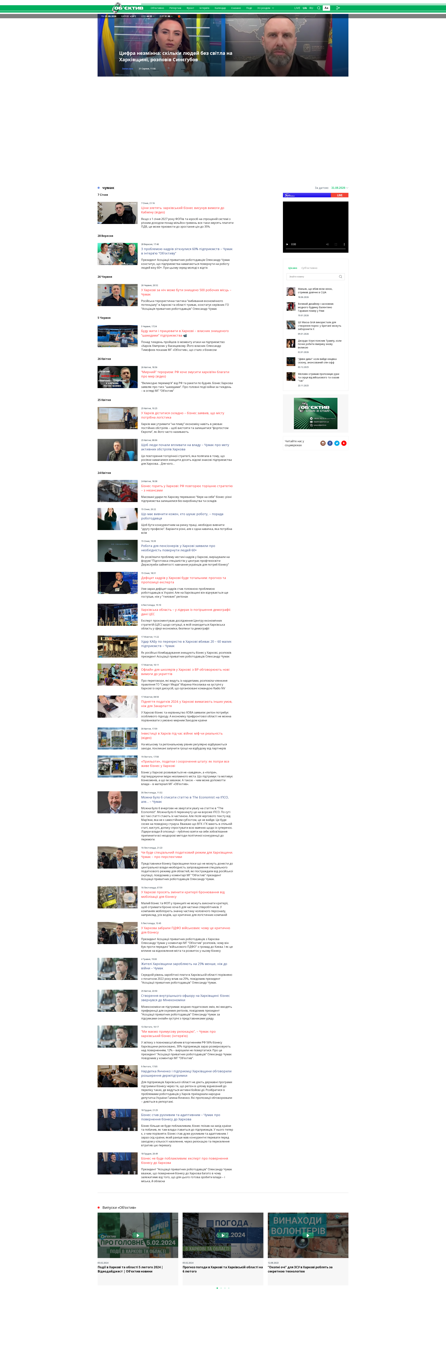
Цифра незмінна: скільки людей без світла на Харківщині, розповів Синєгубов (175, 56)
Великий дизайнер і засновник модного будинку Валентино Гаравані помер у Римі (316, 307)
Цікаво (292, 268)
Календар (220, 8)
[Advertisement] (223, 101)
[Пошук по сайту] (319, 8)
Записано (127, 68)
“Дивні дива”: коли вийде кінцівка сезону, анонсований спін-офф (317, 360)
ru (311, 8)
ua (305, 8)
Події (249, 8)
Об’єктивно (157, 8)
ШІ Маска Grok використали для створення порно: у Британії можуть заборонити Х (319, 326)
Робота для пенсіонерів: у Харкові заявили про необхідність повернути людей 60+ (178, 548)
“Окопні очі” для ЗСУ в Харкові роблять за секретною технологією (300, 1269)
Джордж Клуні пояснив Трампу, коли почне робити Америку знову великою (319, 344)
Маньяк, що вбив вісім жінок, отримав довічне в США (315, 290)
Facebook (330, 443)
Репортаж (175, 8)
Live (297, 8)
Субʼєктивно (309, 268)
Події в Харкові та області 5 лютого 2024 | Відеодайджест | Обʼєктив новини (130, 1269)
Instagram (323, 443)
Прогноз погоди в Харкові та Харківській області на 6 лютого (223, 1269)
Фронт (190, 8)
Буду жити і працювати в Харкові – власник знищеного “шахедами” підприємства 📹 (185, 333)
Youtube (344, 443)
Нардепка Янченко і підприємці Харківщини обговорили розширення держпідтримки (186, 1073)
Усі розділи (263, 8)
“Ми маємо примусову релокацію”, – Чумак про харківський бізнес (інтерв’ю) (178, 1033)
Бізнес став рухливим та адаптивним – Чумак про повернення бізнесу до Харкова (180, 1117)
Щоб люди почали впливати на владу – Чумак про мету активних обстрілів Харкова (185, 447)
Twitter (337, 443)
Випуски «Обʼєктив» (119, 1207)
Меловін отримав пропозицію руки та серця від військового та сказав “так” (318, 377)
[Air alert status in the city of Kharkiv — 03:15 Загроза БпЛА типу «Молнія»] (179, 16)
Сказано (236, 8)
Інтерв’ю (204, 8)
